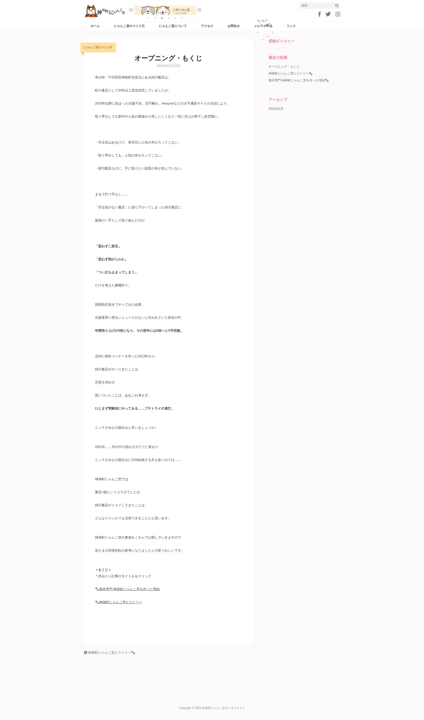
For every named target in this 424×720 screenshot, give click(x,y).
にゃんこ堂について (173, 26)
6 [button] (182, 18)
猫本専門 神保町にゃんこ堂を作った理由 (129, 589)
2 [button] (155, 18)
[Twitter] (328, 14)
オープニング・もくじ (284, 66)
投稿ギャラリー (282, 41)
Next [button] (199, 10)
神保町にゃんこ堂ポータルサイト (223, 708)
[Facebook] (319, 14)
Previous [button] (131, 10)
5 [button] (175, 18)
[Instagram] (337, 14)
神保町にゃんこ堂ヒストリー (120, 602)
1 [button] (148, 18)
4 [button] (168, 18)
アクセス (207, 26)
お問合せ (233, 26)
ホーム (95, 26)
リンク (291, 26)
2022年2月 (276, 108)
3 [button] (162, 18)
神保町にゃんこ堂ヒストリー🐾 (111, 652)
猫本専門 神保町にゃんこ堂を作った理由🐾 (299, 80)
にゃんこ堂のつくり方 (129, 26)
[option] (165, 10)
